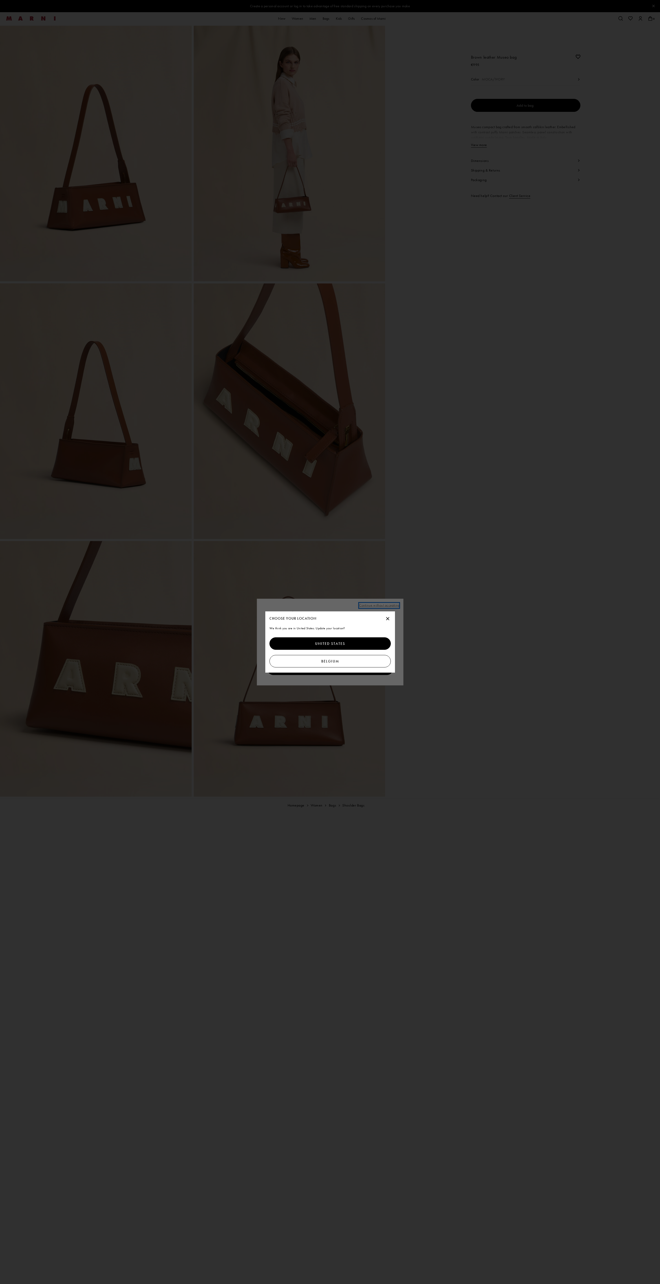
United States (330, 643)
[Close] (388, 619)
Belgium (330, 661)
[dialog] (330, 642)
